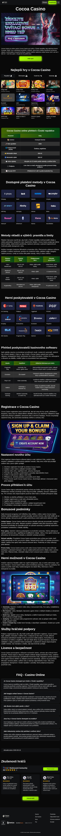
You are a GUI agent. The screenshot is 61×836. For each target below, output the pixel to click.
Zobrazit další (30, 798)
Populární (7, 75)
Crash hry (37, 75)
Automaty (51, 75)
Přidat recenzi (50, 769)
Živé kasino (22, 75)
